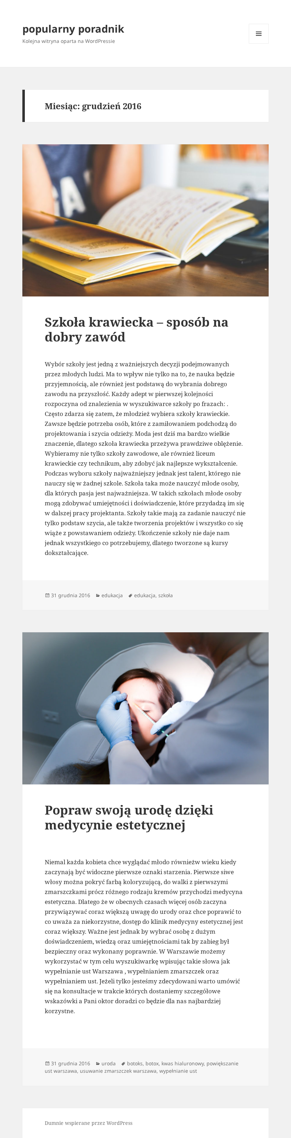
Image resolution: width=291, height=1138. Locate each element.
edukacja (112, 595)
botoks (135, 1063)
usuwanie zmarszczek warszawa (118, 1070)
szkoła (165, 595)
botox (152, 1063)
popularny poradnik (73, 28)
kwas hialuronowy (182, 1063)
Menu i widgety (259, 43)
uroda (108, 1063)
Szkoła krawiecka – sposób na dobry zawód (137, 329)
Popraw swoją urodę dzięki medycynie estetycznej (129, 817)
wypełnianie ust (178, 1070)
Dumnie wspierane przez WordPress (88, 1123)
